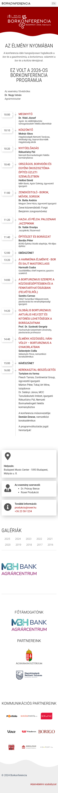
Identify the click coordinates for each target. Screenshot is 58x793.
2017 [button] (40, 544)
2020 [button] (8, 544)
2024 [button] (18, 538)
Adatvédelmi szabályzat (43, 784)
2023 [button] (28, 538)
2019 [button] (18, 544)
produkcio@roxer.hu (25, 507)
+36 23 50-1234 (23, 511)
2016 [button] (50, 544)
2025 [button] (7, 538)
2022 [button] (39, 538)
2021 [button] (50, 538)
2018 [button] (29, 544)
